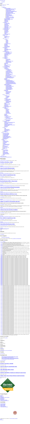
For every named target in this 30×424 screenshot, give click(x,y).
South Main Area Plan (8, 76)
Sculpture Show (8, 92)
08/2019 (1, 259)
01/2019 (1, 334)
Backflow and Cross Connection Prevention (10, 122)
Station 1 (7, 39)
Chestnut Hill (7, 109)
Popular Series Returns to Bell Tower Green (5, 192)
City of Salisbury (2, 163)
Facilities (6, 58)
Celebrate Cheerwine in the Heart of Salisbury (9, 209)
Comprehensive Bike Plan (9, 70)
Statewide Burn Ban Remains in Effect (4, 222)
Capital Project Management (6, 28)
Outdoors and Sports (5, 152)
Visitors (3, 149)
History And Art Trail (8, 91)
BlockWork (7, 93)
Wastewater (6, 126)
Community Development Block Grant (10, 82)
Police (4, 94)
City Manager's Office (7, 23)
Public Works (4, 107)
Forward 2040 (7, 73)
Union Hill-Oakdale (8, 113)
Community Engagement (6, 29)
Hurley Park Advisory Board (9, 12)
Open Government (7, 25)
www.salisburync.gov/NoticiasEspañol (16, 238)
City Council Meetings (7, 18)
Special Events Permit (7, 46)
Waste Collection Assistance (9, 118)
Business (3, 132)
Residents (3, 139)
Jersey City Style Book (8, 74)
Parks (5, 64)
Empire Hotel (6, 24)
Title (1, 241)
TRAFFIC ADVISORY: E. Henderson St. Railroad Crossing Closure (13, 372)
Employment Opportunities (8, 49)
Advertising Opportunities (6, 133)
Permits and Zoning (5, 138)
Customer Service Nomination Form (4, 400)
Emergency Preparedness (7, 43)
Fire (3, 38)
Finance (4, 35)
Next (7, 228)
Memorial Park (8, 112)
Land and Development (6, 51)
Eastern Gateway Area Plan (9, 72)
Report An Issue (6, 115)
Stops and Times (6, 130)
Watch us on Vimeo (2, 405)
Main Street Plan (8, 75)
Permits (5, 103)
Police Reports (2, 396)
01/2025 (1, 254)
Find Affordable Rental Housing (10, 86)
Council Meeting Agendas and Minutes (4, 397)
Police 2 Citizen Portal (7, 104)
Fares (5, 128)
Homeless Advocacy (8, 99)
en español (6, 337)
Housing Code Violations (9, 87)
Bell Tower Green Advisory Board (10, 9)
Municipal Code (6, 55)
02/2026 (1, 247)
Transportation (5, 131)
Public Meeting (6, 27)
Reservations (6, 65)
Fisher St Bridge (8, 120)
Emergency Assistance (8, 85)
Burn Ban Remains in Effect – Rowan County (5, 179)
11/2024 (1, 255)
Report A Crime (6, 105)
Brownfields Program (8, 69)
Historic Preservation (7, 84)
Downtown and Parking (6, 141)
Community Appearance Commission (10, 10)
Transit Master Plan (7, 129)
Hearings (6, 57)
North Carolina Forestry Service (4, 225)
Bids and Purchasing (7, 36)
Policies (5, 50)
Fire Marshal (6, 44)
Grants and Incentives (7, 79)
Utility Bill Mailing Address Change (7, 369)
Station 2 (7, 40)
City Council (4, 7)
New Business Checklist (6, 137)
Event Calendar (6, 30)
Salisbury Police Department (3, 169)
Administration (5, 22)
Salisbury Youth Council (9, 15)
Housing (4, 143)
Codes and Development (6, 134)
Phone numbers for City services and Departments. (6, 350)
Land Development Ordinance (8, 53)
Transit (4, 127)
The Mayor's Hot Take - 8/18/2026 (6, 363)
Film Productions (7, 31)
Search (8, 4)
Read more (1, 172)
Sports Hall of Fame (7, 66)
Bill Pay (4, 140)
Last (8, 228)
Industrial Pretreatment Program (8, 124)
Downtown (6, 78)
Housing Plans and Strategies (9, 88)
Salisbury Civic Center (8, 62)
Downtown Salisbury (5, 34)
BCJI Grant (7, 102)
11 (6, 228)
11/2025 (1, 251)
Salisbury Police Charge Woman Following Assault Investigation (12, 375)
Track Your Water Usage (6, 147)
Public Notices (6, 26)
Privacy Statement (15, 418)
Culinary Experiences (5, 150)
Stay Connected (5, 146)
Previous (2, 228)
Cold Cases (6, 98)
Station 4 (7, 41)
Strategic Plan (6, 20)
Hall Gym (7, 60)
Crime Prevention (7, 100)
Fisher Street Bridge (8, 119)
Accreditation (7, 96)
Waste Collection (5, 148)
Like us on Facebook (2, 404)
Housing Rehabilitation (8, 89)
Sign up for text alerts (2, 403)
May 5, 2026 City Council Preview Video (5, 216)
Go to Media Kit (2, 234)
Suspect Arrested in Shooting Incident (4, 166)
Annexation (6, 67)
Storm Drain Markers (8, 116)
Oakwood (7, 110)
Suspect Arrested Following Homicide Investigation (6, 185)
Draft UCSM (7, 52)
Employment (1, 395)
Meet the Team (6, 54)
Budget (5, 37)
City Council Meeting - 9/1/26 (7, 357)
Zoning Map (6, 56)
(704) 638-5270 (2, 348)
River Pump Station (7, 125)
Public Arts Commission (9, 14)
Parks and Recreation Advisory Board (10, 13)
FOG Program (6, 123)
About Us (6, 95)
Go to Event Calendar (2, 360)
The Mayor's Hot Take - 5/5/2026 (4, 160)
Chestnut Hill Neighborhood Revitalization (11, 83)
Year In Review (6, 21)
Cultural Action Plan (8, 71)
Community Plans (7, 68)
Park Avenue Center (8, 61)
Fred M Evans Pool (8, 59)
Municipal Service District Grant (10, 81)
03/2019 (1, 285)
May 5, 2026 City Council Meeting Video (5, 173)
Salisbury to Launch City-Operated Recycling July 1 (10, 201)
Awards (5, 33)
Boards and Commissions (8, 8)
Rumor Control (6, 32)
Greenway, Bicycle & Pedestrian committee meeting (10, 358)
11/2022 (1, 256)
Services (7, 97)
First (0, 228)
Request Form (6, 45)
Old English (7, 111)
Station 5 (7, 42)
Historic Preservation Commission (10, 17)
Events (4, 151)
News (4, 145)
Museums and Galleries (6, 153)
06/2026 (1, 242)
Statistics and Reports (8, 101)
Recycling (6, 114)
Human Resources (5, 47)
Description (4, 241)
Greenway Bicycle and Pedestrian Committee (11, 11)
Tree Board (7, 16)
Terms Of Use (11, 418)
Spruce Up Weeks (8, 117)
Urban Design (6, 90)
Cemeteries (6, 108)
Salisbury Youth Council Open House (10, 356)
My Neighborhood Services (6, 144)
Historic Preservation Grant (9, 80)
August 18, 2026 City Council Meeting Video (8, 366)
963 (2, 237)
